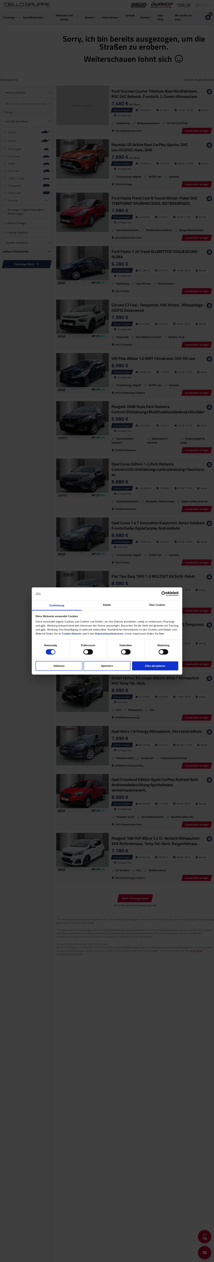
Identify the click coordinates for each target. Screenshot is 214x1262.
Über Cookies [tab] (157, 604)
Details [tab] (107, 604)
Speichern (107, 665)
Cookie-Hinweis (72, 633)
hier (161, 633)
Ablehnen (59, 665)
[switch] (88, 652)
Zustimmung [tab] (56, 605)
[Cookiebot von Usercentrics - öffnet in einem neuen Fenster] (164, 593)
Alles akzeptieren (155, 665)
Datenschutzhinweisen (109, 633)
